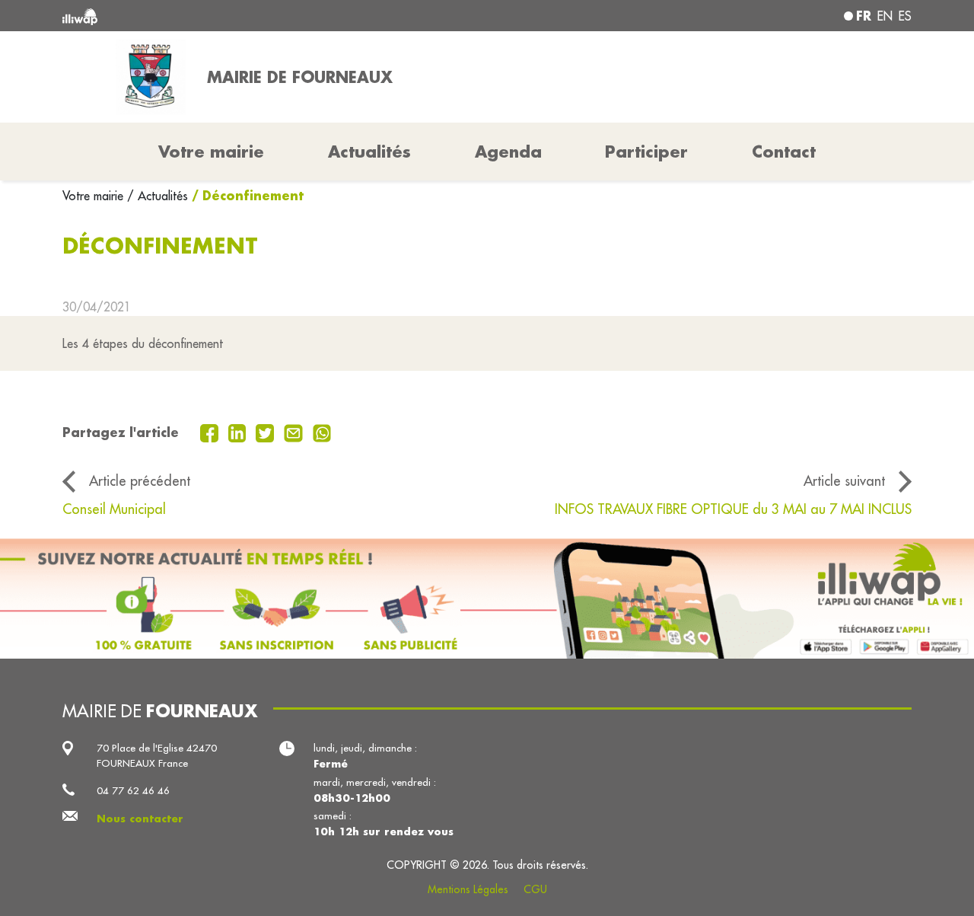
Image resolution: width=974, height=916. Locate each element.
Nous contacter (140, 818)
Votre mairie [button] (211, 151)
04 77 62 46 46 (133, 790)
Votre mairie (94, 195)
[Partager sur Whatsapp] (322, 431)
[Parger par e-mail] (295, 431)
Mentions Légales (468, 889)
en (885, 16)
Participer (646, 151)
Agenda (508, 151)
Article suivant (844, 481)
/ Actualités (157, 195)
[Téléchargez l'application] (487, 598)
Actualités (369, 151)
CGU (535, 889)
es (905, 16)
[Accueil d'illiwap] (234, 15)
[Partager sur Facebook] (211, 431)
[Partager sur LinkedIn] (239, 431)
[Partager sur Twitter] (267, 431)
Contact (784, 151)
